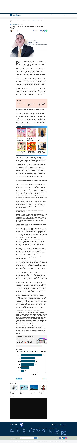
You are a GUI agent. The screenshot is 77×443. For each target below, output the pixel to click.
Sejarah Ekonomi (32, 429)
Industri (11, 430)
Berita (11, 428)
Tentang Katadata (13, 441)
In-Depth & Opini (15, 24)
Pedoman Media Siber (27, 441)
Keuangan (18, 430)
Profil (30, 430)
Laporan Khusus (41, 20)
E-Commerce (25, 429)
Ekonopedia (31, 428)
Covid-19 (30, 66)
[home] (10, 18)
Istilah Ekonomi (31, 431)
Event (62, 433)
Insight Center (63, 431)
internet (30, 61)
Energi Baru (37, 429)
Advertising (18, 441)
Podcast (56, 433)
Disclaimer (39, 441)
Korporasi (18, 432)
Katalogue (56, 431)
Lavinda (16, 30)
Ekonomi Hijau (38, 428)
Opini (31, 20)
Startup (24, 431)
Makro (18, 429)
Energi (11, 432)
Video (56, 428)
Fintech (24, 430)
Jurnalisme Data (44, 428)
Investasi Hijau (38, 431)
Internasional (12, 431)
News (56, 429)
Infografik (43, 429)
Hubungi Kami (44, 441)
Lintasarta (26, 88)
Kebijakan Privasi (34, 441)
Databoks (63, 432)
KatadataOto (63, 434)
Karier (22, 441)
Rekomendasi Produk (20, 126)
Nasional (11, 429)
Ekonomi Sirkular (38, 430)
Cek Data (43, 431)
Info (62, 428)
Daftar (36, 438)
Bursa (17, 431)
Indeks (62, 429)
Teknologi (24, 433)
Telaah (29, 20)
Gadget (24, 432)
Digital (24, 428)
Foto (55, 432)
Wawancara (35, 20)
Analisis (43, 430)
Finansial (18, 428)
